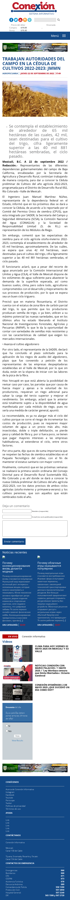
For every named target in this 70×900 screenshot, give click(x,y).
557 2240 (60, 892)
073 (62, 878)
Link (7, 820)
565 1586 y (50, 895)
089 (62, 884)
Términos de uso (13, 808)
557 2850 (60, 889)
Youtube (9, 797)
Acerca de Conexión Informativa (20, 789)
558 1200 (60, 887)
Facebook (10, 795)
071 (62, 876)
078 (62, 881)
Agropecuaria (10, 73)
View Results (17, 740)
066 (62, 870)
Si (9, 725)
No (9, 731)
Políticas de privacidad (15, 806)
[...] (21, 620)
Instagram (10, 792)
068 (62, 873)
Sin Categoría (10, 625)
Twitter (9, 803)
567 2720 (59, 895)
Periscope (10, 800)
